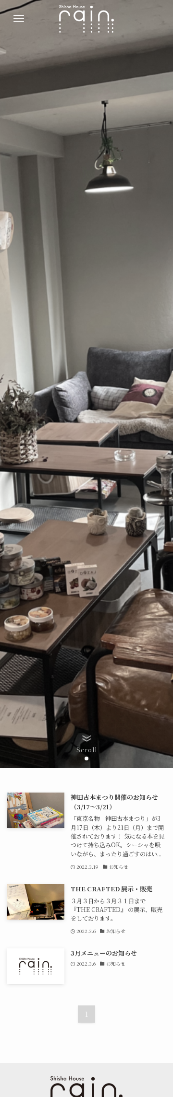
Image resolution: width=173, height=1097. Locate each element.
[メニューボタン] (18, 18)
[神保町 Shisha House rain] (86, 18)
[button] (79, 758)
